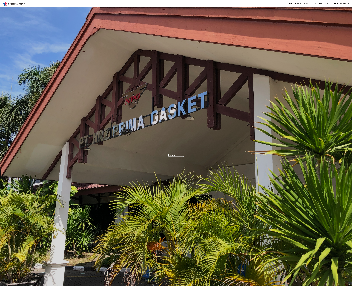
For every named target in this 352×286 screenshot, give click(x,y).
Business (307, 3)
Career (327, 3)
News (315, 3)
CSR (320, 3)
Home (290, 3)
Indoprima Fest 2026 (339, 3)
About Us (298, 3)
